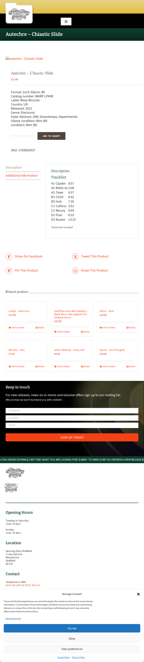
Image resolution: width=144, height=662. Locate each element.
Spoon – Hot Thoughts (112, 350)
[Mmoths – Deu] (26, 343)
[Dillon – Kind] (117, 304)
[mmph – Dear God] (26, 304)
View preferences (72, 649)
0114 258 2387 (13, 585)
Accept (72, 628)
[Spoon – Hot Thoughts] (117, 343)
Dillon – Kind (107, 311)
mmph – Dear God (19, 311)
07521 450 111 (32, 585)
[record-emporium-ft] (11, 483)
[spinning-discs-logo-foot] (15, 469)
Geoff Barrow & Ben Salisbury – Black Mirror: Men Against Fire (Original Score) (71, 314)
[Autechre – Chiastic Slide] (72, 59)
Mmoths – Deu (17, 350)
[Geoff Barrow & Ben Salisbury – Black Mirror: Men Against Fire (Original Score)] (72, 304)
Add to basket (51, 136)
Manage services (13, 618)
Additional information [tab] (22, 175)
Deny (72, 638)
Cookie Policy (63, 657)
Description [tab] (14, 167)
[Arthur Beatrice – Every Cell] (72, 343)
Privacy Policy (78, 657)
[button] (138, 594)
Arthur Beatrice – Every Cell (69, 350)
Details (41, 327)
